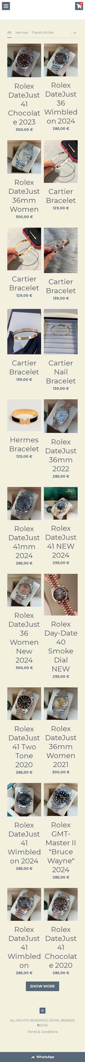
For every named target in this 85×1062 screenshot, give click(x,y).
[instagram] (42, 1011)
